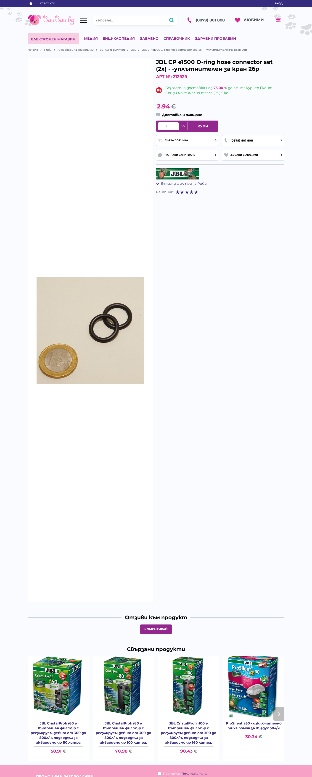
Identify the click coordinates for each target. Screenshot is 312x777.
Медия (91, 38)
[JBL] (177, 173)
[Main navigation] (83, 20)
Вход (279, 3)
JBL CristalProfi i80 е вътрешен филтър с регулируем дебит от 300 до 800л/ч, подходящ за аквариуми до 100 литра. (123, 733)
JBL (133, 49)
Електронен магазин (53, 39)
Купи (203, 126)
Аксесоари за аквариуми (76, 49)
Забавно (149, 38)
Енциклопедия (119, 38)
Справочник (177, 38)
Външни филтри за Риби (184, 183)
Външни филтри (112, 49)
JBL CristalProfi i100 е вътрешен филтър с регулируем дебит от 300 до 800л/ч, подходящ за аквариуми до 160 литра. (188, 733)
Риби (48, 49)
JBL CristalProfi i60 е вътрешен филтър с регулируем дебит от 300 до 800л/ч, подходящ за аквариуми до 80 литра (58, 733)
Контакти (47, 3)
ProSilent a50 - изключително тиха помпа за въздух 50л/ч (254, 725)
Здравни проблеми (215, 38)
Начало (33, 49)
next (278, 714)
